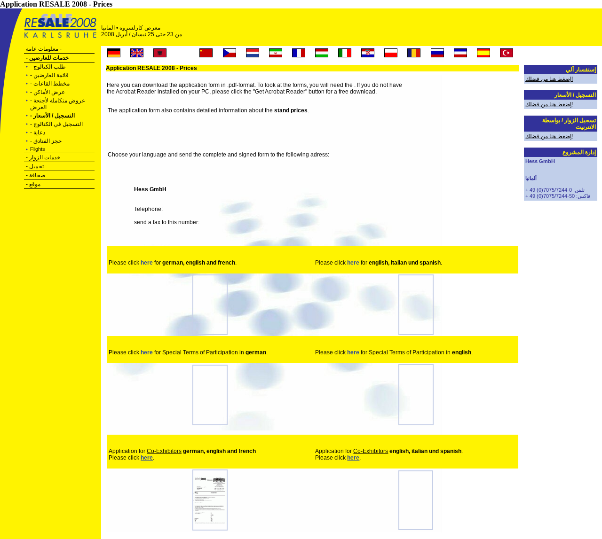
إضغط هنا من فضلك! (549, 79)
